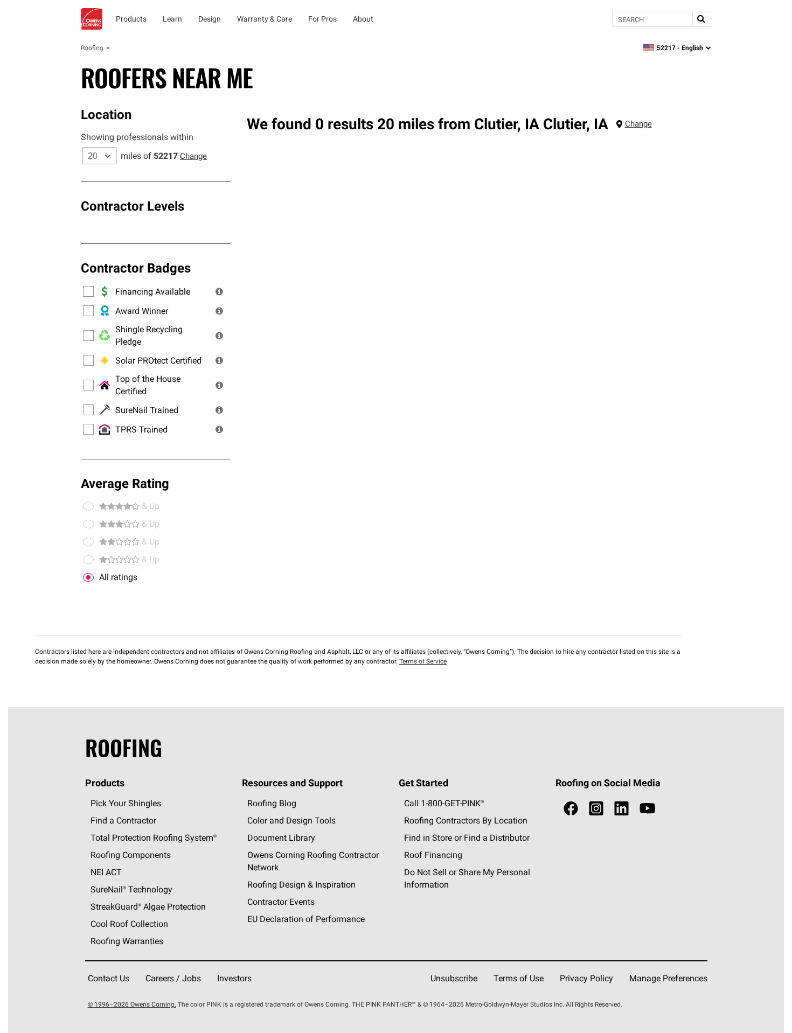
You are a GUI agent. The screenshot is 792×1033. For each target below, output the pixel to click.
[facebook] (570, 808)
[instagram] (596, 808)
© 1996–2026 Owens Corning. (132, 1004)
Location (106, 114)
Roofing (92, 48)
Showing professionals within (137, 136)
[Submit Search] (701, 19)
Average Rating (125, 483)
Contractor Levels (132, 206)
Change (193, 156)
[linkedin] (621, 808)
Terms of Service (423, 661)
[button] (219, 291)
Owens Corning (91, 19)
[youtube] (647, 809)
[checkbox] (88, 577)
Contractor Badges (136, 268)
